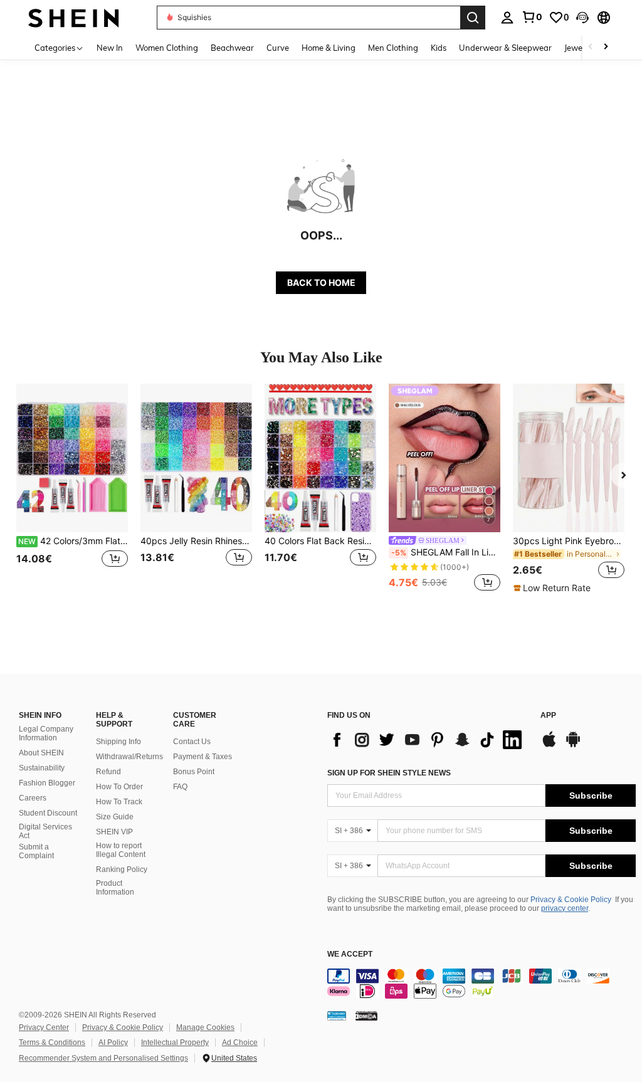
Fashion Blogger (47, 783)
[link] (531, 16)
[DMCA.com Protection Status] (366, 1015)
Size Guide (115, 816)
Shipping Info (118, 741)
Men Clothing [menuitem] (393, 48)
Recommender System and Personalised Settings (103, 1058)
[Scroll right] (605, 47)
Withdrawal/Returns (129, 756)
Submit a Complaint (36, 851)
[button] (582, 17)
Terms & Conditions (52, 1042)
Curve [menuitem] (277, 48)
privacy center (564, 908)
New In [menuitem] (110, 48)
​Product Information (115, 887)
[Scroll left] (590, 47)
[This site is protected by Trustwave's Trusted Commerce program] (336, 1015)
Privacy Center (44, 1027)
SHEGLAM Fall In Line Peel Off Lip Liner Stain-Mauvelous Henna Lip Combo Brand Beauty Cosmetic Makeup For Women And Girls (445, 552)
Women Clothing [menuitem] (166, 48)
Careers (32, 798)
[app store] (549, 745)
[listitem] (72, 489)
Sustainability (42, 768)
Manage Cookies (205, 1027)
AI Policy (113, 1042)
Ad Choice (240, 1042)
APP (548, 716)
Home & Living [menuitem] (328, 48)
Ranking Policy (121, 869)
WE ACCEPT (349, 954)
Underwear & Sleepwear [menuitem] (505, 48)
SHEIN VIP (114, 831)
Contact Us (192, 741)
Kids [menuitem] (438, 48)
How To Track (119, 801)
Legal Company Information (46, 733)
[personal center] (507, 17)
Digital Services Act (45, 831)
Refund (108, 771)
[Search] (472, 17)
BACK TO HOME (321, 282)
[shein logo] (73, 17)
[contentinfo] (481, 984)
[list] (427, 739)
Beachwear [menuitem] (232, 48)
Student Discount (48, 813)
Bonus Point (193, 771)
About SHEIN (41, 752)
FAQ (180, 786)
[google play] (573, 745)
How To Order (119, 786)
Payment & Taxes (202, 756)
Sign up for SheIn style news (389, 773)
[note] (553, 588)
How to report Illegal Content (120, 850)
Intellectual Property (175, 1042)
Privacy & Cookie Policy (570, 899)
